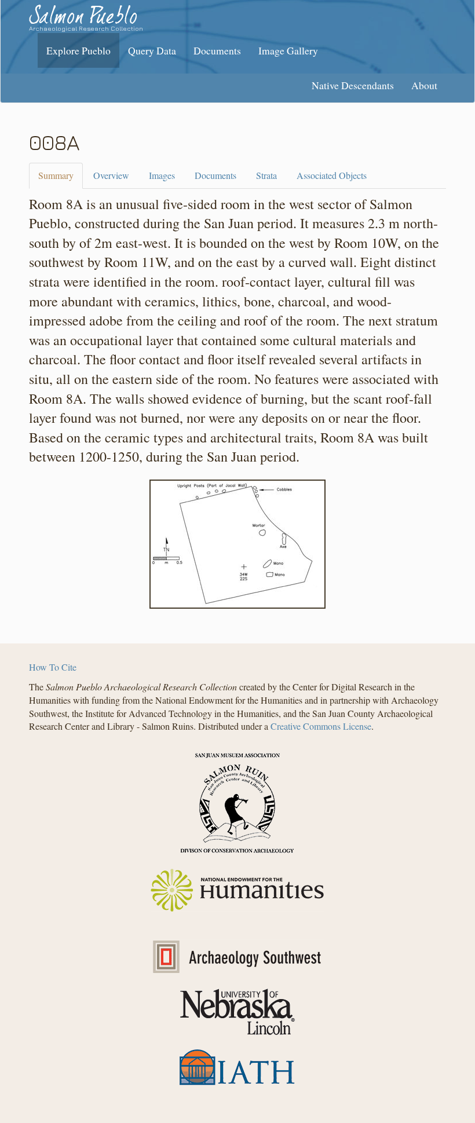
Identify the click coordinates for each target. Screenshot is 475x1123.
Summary (56, 175)
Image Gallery (288, 50)
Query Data (152, 50)
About (424, 85)
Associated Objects (332, 175)
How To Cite (52, 667)
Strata (266, 175)
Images (162, 175)
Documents (217, 50)
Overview (111, 175)
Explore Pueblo (78, 50)
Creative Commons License (321, 726)
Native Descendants (353, 85)
